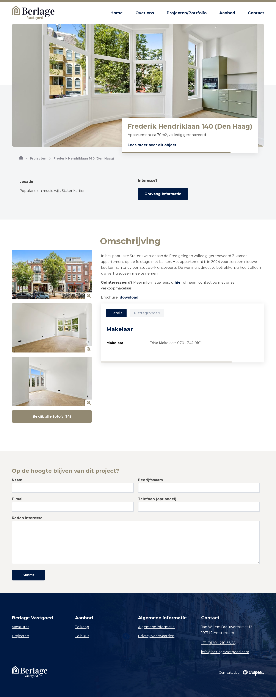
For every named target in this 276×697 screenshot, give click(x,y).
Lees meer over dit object (152, 145)
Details (116, 313)
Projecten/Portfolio (187, 13)
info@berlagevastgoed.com (225, 652)
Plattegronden (147, 313)
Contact (256, 13)
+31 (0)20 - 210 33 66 (218, 643)
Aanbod (227, 13)
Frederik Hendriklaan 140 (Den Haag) (83, 158)
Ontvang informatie (162, 194)
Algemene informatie (156, 627)
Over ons (144, 13)
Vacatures (20, 627)
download (128, 297)
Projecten (38, 158)
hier (178, 282)
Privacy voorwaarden (156, 636)
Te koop (82, 627)
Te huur (82, 636)
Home (116, 13)
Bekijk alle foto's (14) (52, 416)
